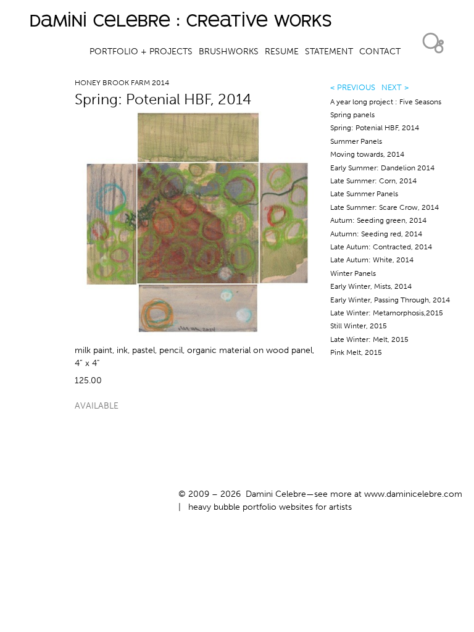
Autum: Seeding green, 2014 (378, 220)
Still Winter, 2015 (358, 326)
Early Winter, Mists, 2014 (371, 286)
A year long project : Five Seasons (385, 102)
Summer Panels (356, 141)
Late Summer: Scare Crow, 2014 (384, 207)
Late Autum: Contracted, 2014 (381, 247)
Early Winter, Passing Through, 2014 (390, 300)
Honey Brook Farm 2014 (122, 82)
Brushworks (229, 51)
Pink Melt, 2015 (356, 352)
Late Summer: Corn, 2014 (373, 181)
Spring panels (352, 114)
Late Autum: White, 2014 (372, 260)
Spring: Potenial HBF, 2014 (374, 127)
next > (395, 87)
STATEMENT (329, 51)
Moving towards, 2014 (367, 154)
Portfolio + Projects (141, 51)
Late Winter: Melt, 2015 (369, 339)
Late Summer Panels (364, 193)
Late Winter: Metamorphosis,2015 (386, 313)
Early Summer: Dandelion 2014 (382, 168)
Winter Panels (353, 273)
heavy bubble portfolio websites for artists (270, 507)
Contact (380, 51)
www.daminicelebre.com (413, 494)
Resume (282, 51)
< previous (352, 87)
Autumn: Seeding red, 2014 (376, 234)
